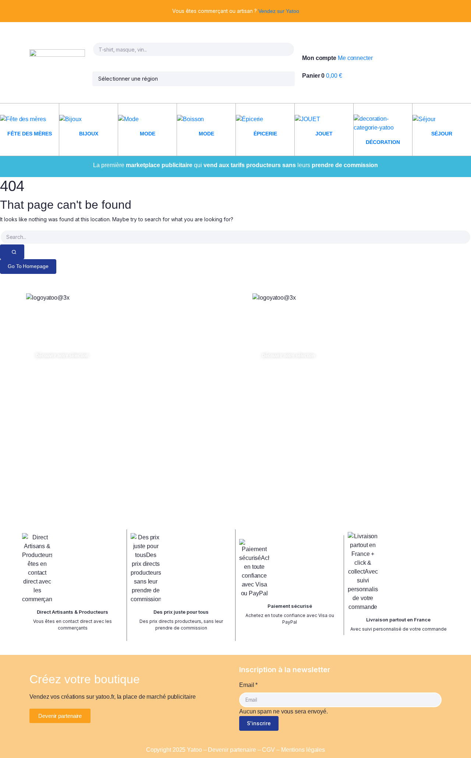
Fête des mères (29, 134)
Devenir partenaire (232, 750)
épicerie (265, 134)
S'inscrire (259, 723)
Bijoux (88, 134)
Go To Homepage (28, 266)
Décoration (383, 142)
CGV (268, 750)
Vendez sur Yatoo (278, 11)
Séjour (441, 134)
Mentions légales (303, 750)
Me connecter (355, 58)
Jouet (324, 134)
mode (147, 134)
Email (248, 685)
